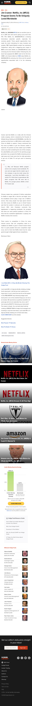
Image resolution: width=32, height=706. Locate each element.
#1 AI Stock (21, 2)
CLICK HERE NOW (6, 315)
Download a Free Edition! (12, 529)
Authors (4, 674)
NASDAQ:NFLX (12, 333)
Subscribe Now (16, 503)
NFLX (15, 32)
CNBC (19, 56)
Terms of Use (5, 687)
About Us (4, 671)
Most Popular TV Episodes (8, 323)
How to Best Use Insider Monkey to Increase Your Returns (15, 522)
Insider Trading (6, 668)
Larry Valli (22, 22)
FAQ (3, 689)
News (2, 10)
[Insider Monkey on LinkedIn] (29, 658)
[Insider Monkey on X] (22, 658)
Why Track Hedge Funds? (12, 526)
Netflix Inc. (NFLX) (21, 333)
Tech (6, 10)
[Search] (29, 2)
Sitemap (4, 679)
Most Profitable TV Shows (8, 327)
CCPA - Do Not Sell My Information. (11, 692)
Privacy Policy (5, 684)
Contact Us (5, 676)
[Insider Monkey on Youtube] (26, 658)
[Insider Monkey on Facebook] (19, 658)
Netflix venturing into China (8, 335)
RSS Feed (6, 662)
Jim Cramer (4, 333)
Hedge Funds (5, 665)
